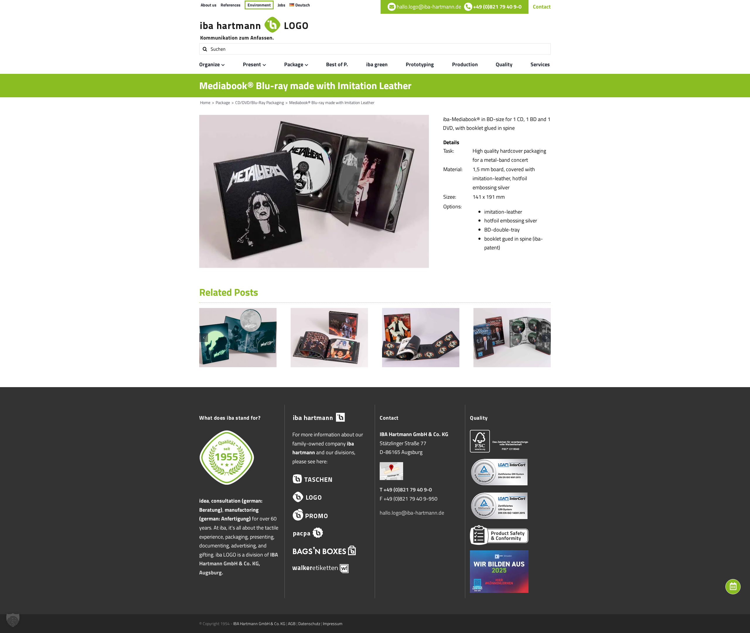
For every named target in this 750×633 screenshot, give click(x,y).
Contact (542, 7)
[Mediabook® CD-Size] (329, 312)
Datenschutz (309, 623)
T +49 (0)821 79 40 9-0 (406, 490)
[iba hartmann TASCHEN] (329, 479)
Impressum (332, 623)
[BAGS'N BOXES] (329, 550)
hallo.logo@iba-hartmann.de (412, 513)
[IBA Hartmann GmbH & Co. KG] (329, 417)
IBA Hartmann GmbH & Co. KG (259, 623)
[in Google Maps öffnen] (391, 466)
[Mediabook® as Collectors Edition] (512, 312)
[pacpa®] (329, 532)
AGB (292, 623)
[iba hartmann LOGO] (329, 496)
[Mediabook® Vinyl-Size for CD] (420, 312)
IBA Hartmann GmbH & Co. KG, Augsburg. (238, 563)
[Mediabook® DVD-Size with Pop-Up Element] (238, 312)
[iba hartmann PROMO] (329, 514)
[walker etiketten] (329, 568)
